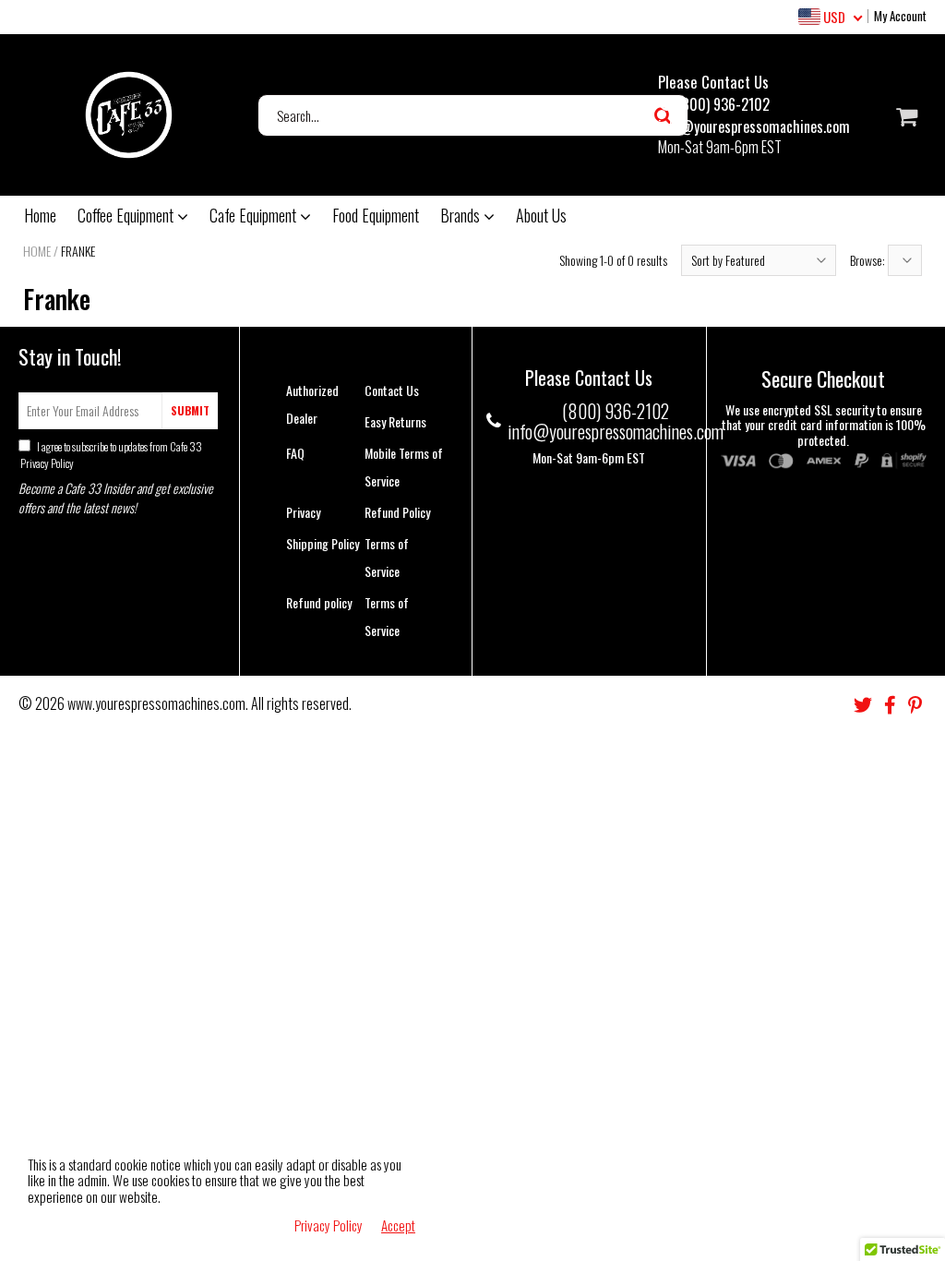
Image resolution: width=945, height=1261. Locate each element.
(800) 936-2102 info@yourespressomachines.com (754, 115)
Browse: (869, 260)
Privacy (303, 512)
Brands (462, 215)
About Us (541, 215)
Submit (190, 410)
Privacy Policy (46, 463)
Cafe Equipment (254, 215)
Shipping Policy (322, 543)
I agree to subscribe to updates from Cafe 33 (110, 454)
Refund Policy (397, 512)
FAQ (295, 452)
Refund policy (319, 602)
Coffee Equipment (127, 215)
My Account (900, 15)
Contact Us (392, 390)
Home (40, 215)
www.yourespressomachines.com (156, 703)
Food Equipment (375, 215)
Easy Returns (395, 421)
